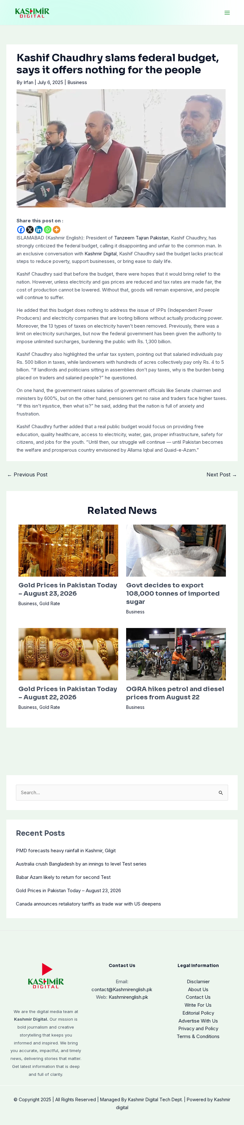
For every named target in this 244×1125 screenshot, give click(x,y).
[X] (30, 229)
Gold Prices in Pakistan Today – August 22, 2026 (67, 693)
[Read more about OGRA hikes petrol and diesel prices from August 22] (176, 654)
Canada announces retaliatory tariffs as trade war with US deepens (88, 904)
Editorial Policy (198, 1013)
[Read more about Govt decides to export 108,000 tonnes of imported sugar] (176, 550)
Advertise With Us (198, 1021)
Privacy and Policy (198, 1028)
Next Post (222, 474)
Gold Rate (49, 603)
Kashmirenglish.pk (122, 989)
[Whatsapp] (47, 229)
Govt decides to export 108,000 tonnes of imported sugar (173, 593)
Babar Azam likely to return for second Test (63, 877)
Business (77, 82)
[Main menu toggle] (227, 12)
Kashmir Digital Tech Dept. (155, 1099)
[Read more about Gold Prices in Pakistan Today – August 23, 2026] (68, 550)
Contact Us (198, 997)
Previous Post (27, 474)
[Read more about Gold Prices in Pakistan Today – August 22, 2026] (68, 654)
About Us (198, 989)
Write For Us (198, 1005)
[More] (56, 229)
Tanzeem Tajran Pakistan (141, 238)
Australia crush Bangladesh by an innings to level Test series (81, 864)
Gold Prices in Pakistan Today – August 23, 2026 (67, 589)
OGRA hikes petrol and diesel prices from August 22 (175, 693)
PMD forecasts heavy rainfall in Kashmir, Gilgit (66, 850)
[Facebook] (21, 229)
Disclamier (198, 981)
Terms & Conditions (198, 1036)
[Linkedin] (39, 229)
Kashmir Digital (101, 254)
